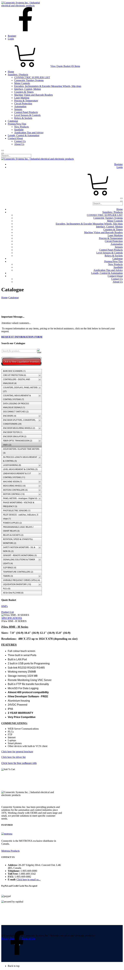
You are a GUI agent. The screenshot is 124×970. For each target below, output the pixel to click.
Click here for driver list (13, 757)
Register (12, 35)
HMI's (4, 606)
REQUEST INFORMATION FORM (21, 336)
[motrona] (6, 833)
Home (4, 297)
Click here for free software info (19, 763)
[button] (65, 966)
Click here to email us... (28, 879)
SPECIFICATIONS (11, 618)
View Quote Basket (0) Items (65, 66)
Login (11, 38)
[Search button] (2, 150)
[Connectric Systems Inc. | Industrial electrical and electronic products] (23, 5)
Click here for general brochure (17, 751)
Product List (7, 612)
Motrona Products (10, 850)
